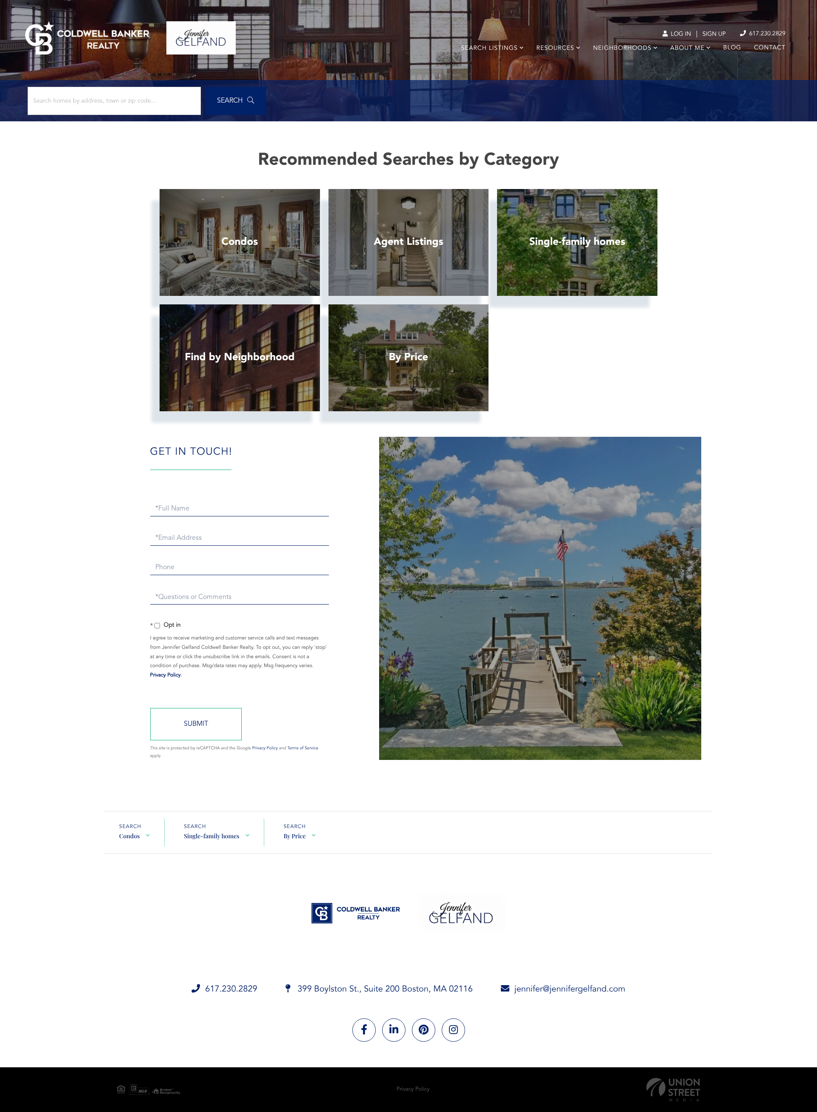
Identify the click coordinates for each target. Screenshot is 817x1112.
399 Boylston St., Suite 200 (384, 989)
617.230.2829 (766, 34)
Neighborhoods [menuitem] (622, 49)
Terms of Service (302, 748)
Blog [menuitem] (732, 48)
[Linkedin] (394, 1030)
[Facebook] (364, 1030)
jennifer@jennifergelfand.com (570, 989)
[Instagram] (453, 1030)
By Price (294, 836)
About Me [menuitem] (687, 49)
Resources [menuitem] (555, 49)
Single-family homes (211, 836)
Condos (129, 836)
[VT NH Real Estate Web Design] (673, 1089)
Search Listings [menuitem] (489, 49)
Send (196, 724)
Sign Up (714, 34)
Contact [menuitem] (770, 48)
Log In (680, 34)
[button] (235, 101)
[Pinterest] (423, 1030)
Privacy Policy (165, 675)
